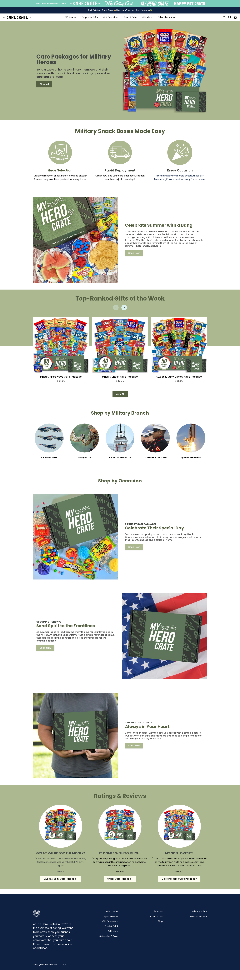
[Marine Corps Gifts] (155, 443)
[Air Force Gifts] (49, 443)
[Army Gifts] (84, 443)
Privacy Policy (199, 911)
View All (120, 394)
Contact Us (156, 916)
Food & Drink (111, 926)
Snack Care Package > (120, 878)
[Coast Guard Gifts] (120, 443)
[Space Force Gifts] (191, 443)
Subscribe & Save (108, 936)
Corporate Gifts (109, 916)
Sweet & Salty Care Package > (61, 878)
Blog (160, 921)
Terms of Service (197, 916)
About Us (158, 911)
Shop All (44, 84)
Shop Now (134, 253)
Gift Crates (112, 911)
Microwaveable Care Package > (179, 878)
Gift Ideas (113, 931)
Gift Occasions (110, 921)
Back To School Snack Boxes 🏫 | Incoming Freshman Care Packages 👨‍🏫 (120, 10)
